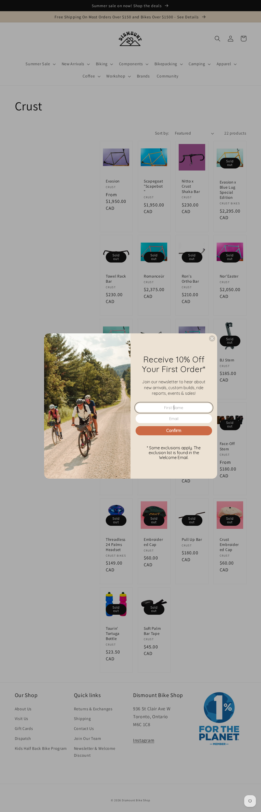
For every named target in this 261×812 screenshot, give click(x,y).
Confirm (173, 430)
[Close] (212, 338)
